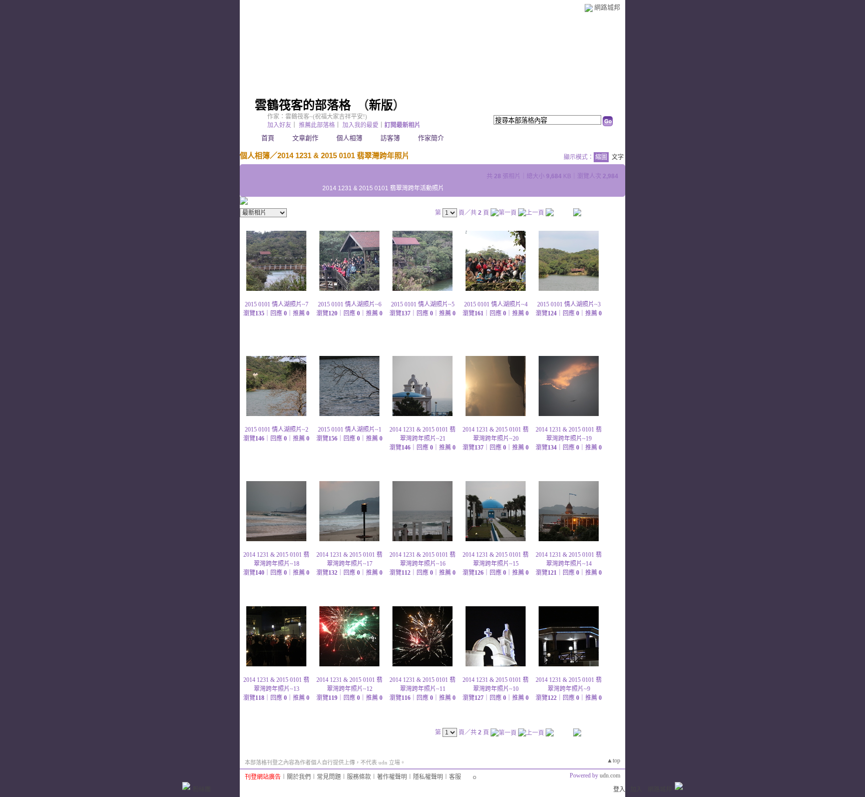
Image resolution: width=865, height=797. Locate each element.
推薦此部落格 (317, 125)
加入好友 (279, 125)
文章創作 (305, 138)
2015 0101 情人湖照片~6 (349, 304)
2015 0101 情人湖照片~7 (276, 304)
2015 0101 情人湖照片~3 (569, 304)
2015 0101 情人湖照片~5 (423, 304)
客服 (455, 776)
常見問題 (329, 776)
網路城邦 (607, 7)
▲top (613, 760)
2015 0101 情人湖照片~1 (349, 429)
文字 (618, 157)
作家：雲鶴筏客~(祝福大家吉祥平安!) (317, 116)
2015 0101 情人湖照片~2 (276, 429)
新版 (381, 105)
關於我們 (299, 776)
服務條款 (359, 776)
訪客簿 (390, 138)
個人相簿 (349, 138)
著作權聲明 (392, 776)
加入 (636, 789)
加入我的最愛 (360, 125)
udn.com (610, 775)
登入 (619, 789)
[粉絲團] (186, 786)
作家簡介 (431, 138)
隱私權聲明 (428, 776)
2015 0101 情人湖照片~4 (496, 304)
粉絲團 (202, 789)
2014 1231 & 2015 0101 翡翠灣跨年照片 (343, 155)
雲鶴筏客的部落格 (303, 105)
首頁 (267, 138)
